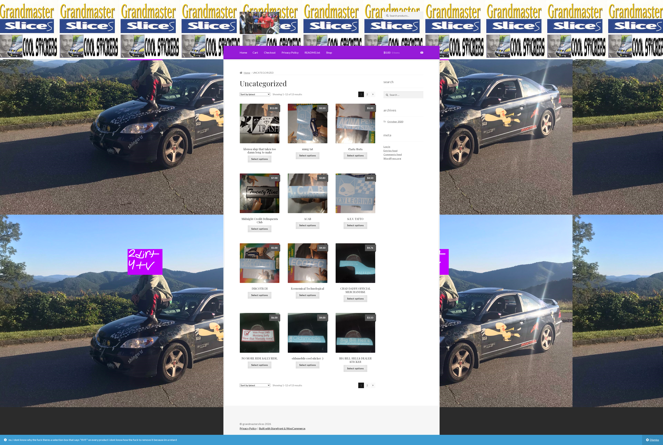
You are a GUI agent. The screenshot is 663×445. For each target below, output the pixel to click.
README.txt (312, 52)
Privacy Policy (290, 52)
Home (243, 52)
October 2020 (395, 121)
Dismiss (654, 439)
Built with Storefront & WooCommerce (282, 428)
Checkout (270, 52)
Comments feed (392, 154)
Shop (329, 52)
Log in (386, 146)
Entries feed (390, 150)
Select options (259, 158)
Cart (255, 52)
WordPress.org (392, 158)
